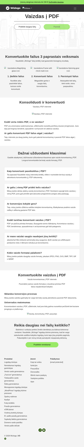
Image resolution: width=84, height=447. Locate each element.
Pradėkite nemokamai (42, 345)
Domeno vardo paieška (13, 422)
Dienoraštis (35, 372)
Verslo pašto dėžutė (12, 426)
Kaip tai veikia (36, 362)
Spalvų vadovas (10, 397)
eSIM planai (9, 409)
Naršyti (7, 400)
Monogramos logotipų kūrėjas (15, 387)
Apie (32, 382)
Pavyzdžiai (35, 369)
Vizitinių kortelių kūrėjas (13, 413)
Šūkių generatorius (11, 384)
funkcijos (34, 365)
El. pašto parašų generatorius (15, 416)
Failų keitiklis (9, 403)
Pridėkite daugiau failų (27, 27)
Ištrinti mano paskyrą (38, 375)
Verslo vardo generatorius (14, 371)
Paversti (57, 27)
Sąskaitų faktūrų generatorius (15, 419)
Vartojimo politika (37, 378)
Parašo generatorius (12, 406)
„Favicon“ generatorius (13, 375)
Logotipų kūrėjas (10, 362)
